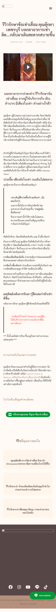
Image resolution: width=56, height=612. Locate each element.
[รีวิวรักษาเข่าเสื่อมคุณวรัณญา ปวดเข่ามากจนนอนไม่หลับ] (28, 501)
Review (29, 42)
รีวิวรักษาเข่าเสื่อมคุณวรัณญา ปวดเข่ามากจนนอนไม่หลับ (28, 511)
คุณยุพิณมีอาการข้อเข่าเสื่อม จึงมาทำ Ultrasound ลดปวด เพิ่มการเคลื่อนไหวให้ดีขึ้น (28, 462)
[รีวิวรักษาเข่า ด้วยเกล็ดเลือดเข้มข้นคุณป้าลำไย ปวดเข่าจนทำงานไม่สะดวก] (28, 477)
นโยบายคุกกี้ (32, 604)
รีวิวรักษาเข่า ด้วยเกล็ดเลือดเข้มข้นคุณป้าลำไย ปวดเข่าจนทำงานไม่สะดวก (28, 488)
